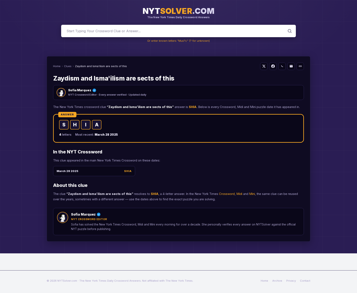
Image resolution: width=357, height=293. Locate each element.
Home (57, 66)
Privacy (291, 280)
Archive (277, 280)
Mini (252, 194)
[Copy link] (300, 66)
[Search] (289, 31)
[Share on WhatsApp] (282, 66)
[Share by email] (291, 66)
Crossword (227, 194)
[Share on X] (264, 66)
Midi (239, 194)
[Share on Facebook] (273, 66)
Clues (67, 66)
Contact (305, 280)
